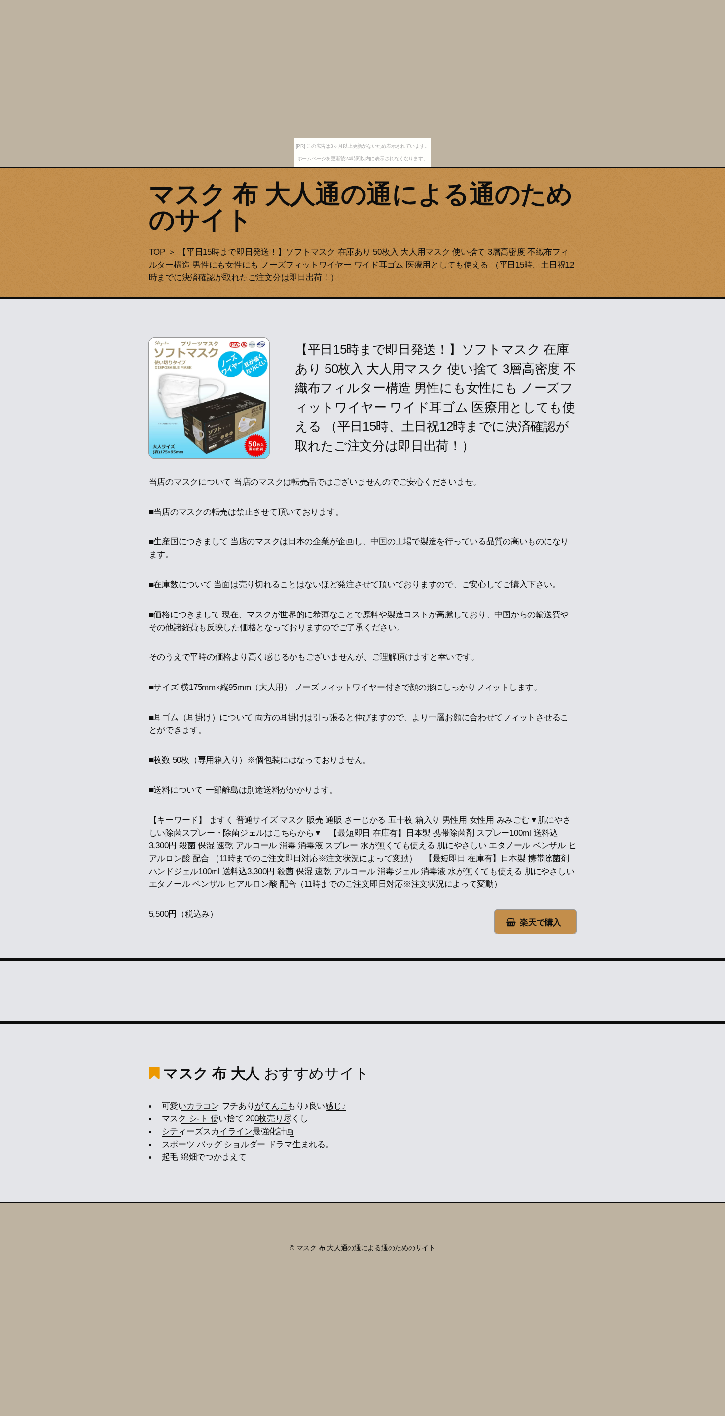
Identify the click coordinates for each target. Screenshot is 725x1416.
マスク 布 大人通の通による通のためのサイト (360, 207)
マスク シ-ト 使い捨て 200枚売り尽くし (235, 1118)
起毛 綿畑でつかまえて (204, 1157)
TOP (157, 252)
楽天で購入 (540, 922)
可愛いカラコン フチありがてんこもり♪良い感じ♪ (254, 1105)
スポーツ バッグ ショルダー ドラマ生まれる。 (248, 1144)
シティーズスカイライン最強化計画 (228, 1131)
